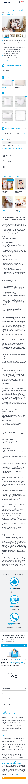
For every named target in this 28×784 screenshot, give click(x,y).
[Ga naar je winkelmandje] (26, 2)
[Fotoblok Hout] (20, 184)
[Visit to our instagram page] (15, 676)
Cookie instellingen (6, 781)
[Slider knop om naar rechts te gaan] (24, 35)
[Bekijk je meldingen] (24, 2)
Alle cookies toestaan (7, 777)
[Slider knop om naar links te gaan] (4, 35)
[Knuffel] (20, 202)
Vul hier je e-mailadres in (8, 640)
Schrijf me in (6, 645)
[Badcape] (7, 202)
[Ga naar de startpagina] (8, 2)
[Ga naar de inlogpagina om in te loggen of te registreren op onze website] (22, 2)
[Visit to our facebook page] (12, 676)
